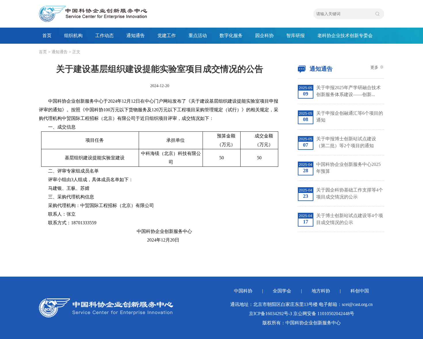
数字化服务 (231, 35)
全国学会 (282, 290)
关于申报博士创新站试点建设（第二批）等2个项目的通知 (346, 142)
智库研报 (295, 35)
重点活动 (197, 35)
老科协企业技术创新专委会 (345, 35)
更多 (375, 67)
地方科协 (321, 290)
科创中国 (359, 290)
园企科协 (264, 35)
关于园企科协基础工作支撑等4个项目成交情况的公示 (349, 193)
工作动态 (104, 35)
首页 (47, 35)
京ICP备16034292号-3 (270, 313)
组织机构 (73, 35)
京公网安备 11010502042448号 (323, 313)
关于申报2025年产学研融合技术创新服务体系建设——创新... (348, 91)
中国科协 (243, 290)
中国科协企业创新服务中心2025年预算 (348, 168)
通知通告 (135, 35)
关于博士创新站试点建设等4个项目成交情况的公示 (349, 219)
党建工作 (166, 35)
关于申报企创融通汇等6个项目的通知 (349, 116)
